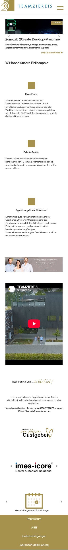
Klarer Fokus (31, 94)
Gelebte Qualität (31, 152)
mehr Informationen (51, 52)
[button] (9, 36)
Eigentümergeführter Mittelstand (31, 210)
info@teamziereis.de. (40, 411)
